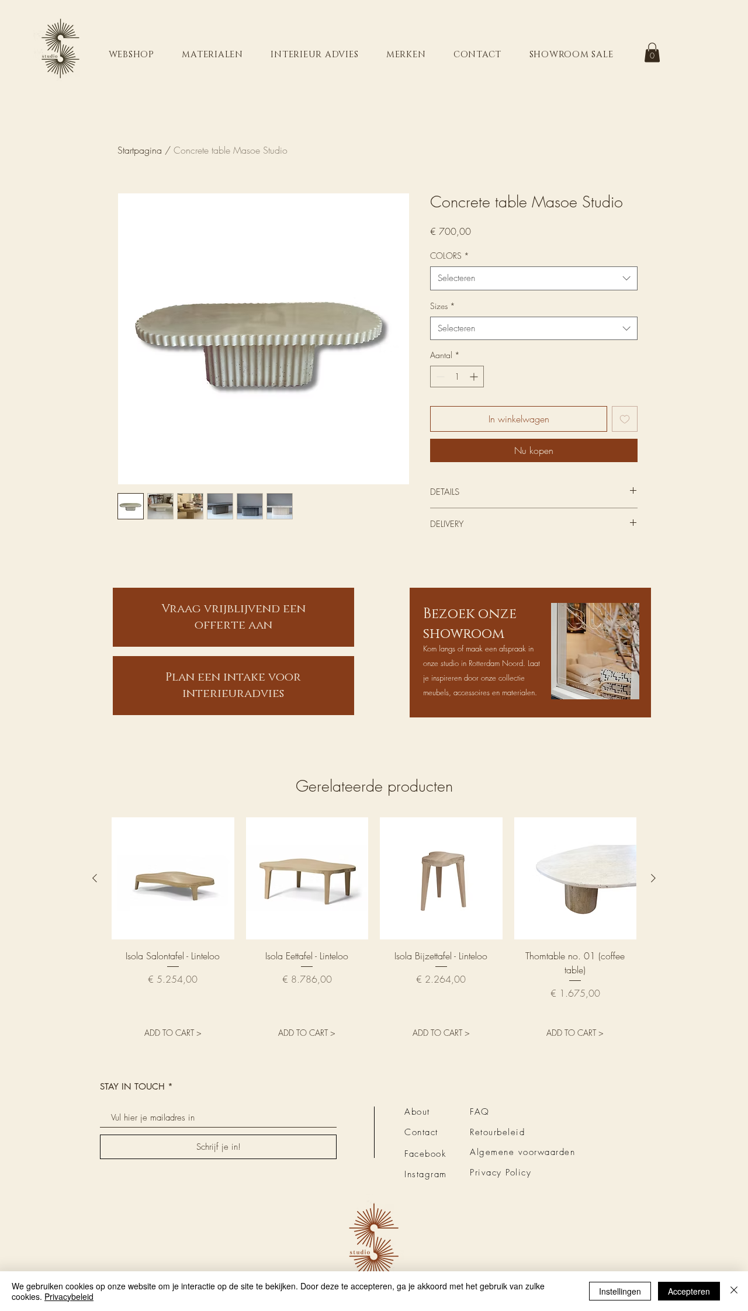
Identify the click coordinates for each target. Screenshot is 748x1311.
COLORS (449, 255)
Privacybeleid (69, 1296)
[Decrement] (439, 376)
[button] (131, 55)
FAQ (480, 1112)
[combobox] (534, 278)
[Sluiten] (734, 1291)
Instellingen (620, 1291)
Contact (421, 1132)
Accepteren (689, 1291)
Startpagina (139, 150)
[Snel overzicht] (173, 878)
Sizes (442, 305)
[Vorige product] (95, 878)
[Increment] (475, 376)
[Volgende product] (653, 878)
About (417, 1112)
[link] (652, 52)
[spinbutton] (457, 376)
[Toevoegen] (625, 419)
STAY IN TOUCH (132, 1086)
